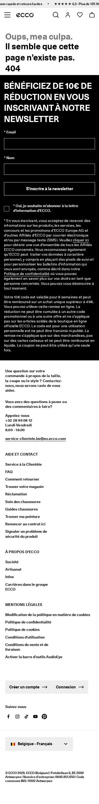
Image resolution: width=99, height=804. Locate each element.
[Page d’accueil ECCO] (25, 15)
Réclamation (16, 494)
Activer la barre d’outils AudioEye (31, 657)
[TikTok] (26, 716)
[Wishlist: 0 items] (80, 15)
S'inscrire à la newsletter (49, 188)
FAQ (9, 472)
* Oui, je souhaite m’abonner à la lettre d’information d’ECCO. (45, 208)
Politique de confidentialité (28, 622)
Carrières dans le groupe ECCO (26, 586)
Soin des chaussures (22, 502)
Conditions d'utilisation (25, 637)
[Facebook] (8, 716)
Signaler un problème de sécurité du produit (26, 533)
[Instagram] (17, 716)
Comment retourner (22, 479)
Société (11, 562)
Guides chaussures (21, 509)
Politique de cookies (22, 629)
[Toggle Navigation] (7, 15)
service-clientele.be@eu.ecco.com (35, 438)
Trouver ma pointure (22, 516)
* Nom (9, 158)
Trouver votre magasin (24, 486)
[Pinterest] (44, 716)
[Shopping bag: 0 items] (92, 15)
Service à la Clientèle (23, 464)
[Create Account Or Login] (67, 15)
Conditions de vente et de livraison (26, 647)
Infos (9, 577)
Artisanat (13, 569)
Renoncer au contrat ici (25, 524)
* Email (10, 132)
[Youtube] (35, 716)
